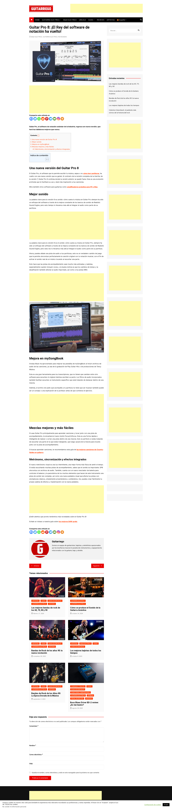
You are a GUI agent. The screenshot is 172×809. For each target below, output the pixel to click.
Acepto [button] (166, 804)
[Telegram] (50, 118)
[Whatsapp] (39, 118)
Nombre (32, 745)
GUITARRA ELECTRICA (51, 20)
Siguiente (96, 566)
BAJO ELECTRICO (70, 20)
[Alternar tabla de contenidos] (46, 159)
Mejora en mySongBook (39, 144)
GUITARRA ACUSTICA (78, 601)
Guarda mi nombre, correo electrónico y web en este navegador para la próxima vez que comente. (65, 773)
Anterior (36, 566)
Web (31, 764)
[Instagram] (58, 118)
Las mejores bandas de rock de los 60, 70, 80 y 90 (45, 609)
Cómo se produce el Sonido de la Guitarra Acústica (85, 609)
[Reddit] (43, 118)
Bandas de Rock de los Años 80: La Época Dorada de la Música (46, 694)
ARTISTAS (111, 20)
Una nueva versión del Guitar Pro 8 (43, 139)
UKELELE (82, 20)
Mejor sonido (35, 142)
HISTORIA (52, 604)
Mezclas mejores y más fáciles (42, 147)
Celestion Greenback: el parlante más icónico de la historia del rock (122, 111)
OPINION (90, 695)
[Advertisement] (106, 8)
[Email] (54, 118)
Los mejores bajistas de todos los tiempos (124, 105)
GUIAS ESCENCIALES (54, 601)
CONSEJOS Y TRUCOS (78, 686)
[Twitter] (35, 118)
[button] (38, 135)
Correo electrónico (36, 754)
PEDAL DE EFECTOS (77, 698)
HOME (37, 20)
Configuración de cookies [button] (152, 805)
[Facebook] (31, 118)
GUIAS (90, 20)
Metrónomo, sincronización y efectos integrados (51, 149)
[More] (62, 118)
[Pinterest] (46, 118)
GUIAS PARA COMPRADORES (80, 692)
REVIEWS (100, 20)
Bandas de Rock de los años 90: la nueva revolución (47, 651)
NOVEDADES (62, 37)
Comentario (33, 726)
